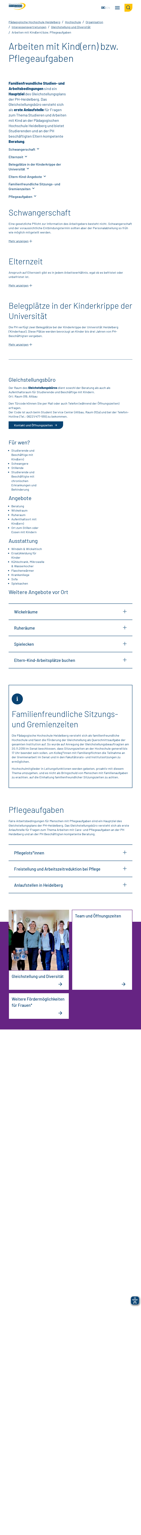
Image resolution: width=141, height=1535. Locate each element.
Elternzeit (16, 157)
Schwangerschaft (22, 149)
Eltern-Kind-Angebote (26, 177)
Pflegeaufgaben (21, 196)
